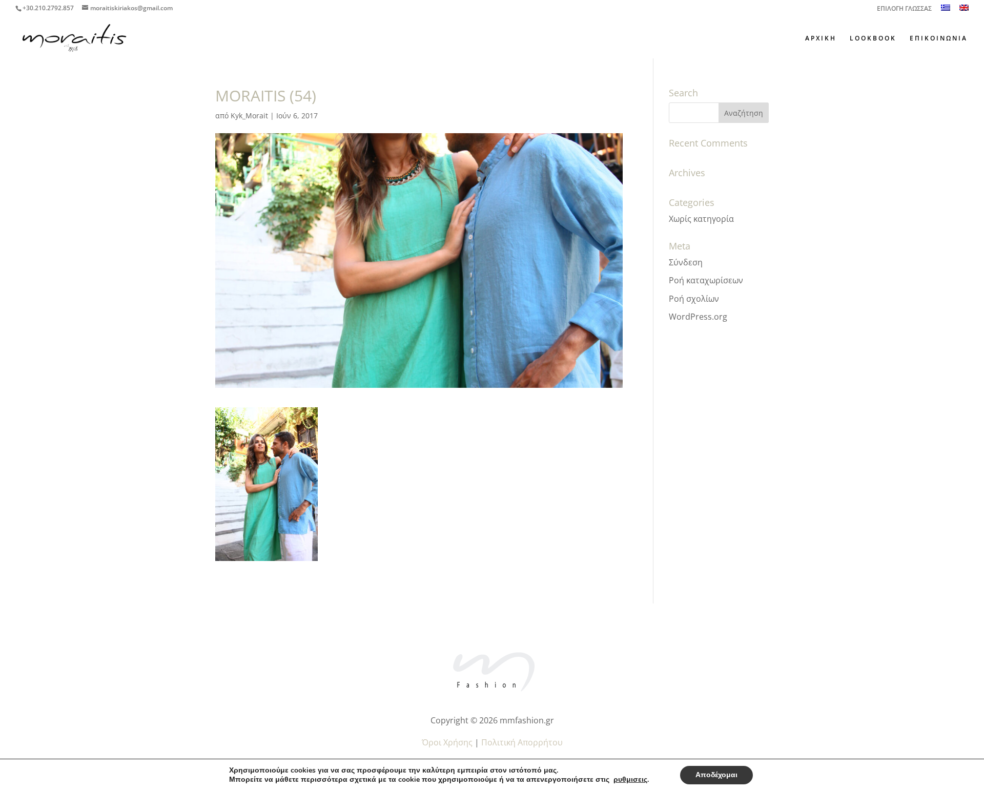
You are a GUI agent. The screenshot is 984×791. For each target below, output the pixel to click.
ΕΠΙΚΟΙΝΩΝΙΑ (939, 39)
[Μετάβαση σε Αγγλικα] (964, 10)
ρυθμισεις (630, 779)
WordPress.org (698, 316)
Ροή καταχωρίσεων (706, 280)
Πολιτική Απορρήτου (522, 742)
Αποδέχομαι (716, 775)
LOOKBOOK (873, 39)
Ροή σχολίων (694, 298)
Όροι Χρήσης (447, 742)
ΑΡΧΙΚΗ (820, 39)
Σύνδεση (686, 262)
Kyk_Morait (249, 115)
